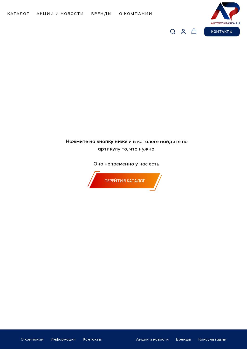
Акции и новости (60, 13)
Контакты (92, 339)
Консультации (212, 339)
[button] (173, 31)
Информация (63, 339)
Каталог (18, 13)
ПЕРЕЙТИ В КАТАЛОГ (124, 181)
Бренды (101, 13)
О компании (135, 13)
